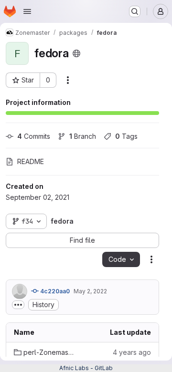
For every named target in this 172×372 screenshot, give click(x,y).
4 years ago (132, 352)
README (30, 161)
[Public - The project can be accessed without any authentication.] (76, 53)
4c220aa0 (54, 291)
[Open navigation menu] (27, 11)
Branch (82, 136)
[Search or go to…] (134, 11)
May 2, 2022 (90, 291)
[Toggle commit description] (18, 304)
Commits (33, 136)
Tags (126, 136)
